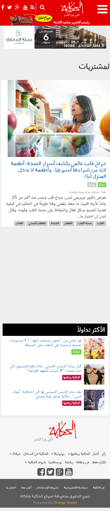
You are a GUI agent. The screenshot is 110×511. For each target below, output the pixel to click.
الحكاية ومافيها (80, 454)
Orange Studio (65, 502)
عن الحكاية (99, 488)
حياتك (16, 454)
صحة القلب (85, 223)
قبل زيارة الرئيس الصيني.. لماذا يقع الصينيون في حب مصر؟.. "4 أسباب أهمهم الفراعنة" (45, 368)
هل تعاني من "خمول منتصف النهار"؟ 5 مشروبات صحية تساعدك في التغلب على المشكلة (45, 343)
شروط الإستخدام (48, 488)
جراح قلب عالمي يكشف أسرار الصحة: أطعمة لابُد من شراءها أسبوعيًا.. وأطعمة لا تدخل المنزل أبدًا (58, 170)
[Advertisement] (55, 278)
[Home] (72, 13)
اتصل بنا (11, 488)
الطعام (68, 223)
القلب (100, 223)
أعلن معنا (26, 488)
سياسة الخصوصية (76, 488)
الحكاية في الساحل (35, 454)
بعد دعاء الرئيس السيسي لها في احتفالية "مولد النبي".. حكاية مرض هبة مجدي (47, 394)
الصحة (55, 223)
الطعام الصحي (37, 223)
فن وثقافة (82, 462)
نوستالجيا (55, 462)
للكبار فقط (99, 462)
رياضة (69, 462)
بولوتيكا (59, 454)
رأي (103, 454)
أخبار (95, 454)
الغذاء (19, 223)
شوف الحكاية (36, 462)
